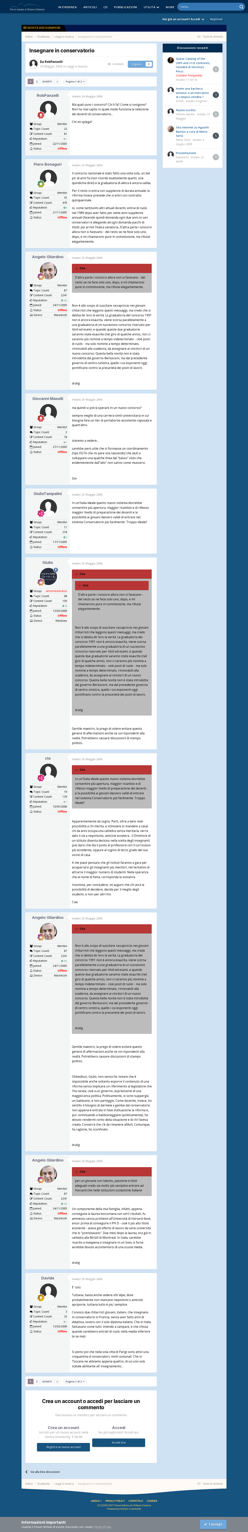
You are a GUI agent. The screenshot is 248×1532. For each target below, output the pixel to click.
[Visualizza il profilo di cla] (48, 772)
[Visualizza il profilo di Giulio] (48, 576)
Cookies (152, 1501)
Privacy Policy (115, 1501)
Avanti (47, 81)
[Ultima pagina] (57, 81)
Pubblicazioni (125, 7)
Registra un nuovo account (63, 1447)
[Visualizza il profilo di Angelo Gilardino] (48, 271)
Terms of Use (102, 1527)
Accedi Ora (119, 1442)
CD (105, 7)
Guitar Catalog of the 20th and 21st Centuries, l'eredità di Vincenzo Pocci (193, 65)
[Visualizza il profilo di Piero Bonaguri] (48, 178)
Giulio (47, 562)
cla (48, 758)
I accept (214, 1524)
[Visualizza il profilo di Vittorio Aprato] (170, 111)
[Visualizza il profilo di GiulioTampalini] (48, 507)
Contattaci (135, 1501)
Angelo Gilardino (48, 256)
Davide (47, 1278)
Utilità (150, 7)
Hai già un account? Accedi (182, 19)
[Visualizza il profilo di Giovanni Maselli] (48, 412)
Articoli (90, 7)
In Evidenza (67, 7)
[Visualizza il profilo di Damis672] (170, 154)
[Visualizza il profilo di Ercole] (170, 90)
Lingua (95, 1501)
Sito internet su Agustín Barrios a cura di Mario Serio (192, 131)
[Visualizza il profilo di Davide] (48, 1292)
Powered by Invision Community (124, 1509)
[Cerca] (241, 7)
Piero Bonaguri (48, 164)
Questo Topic (224, 6)
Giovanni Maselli (47, 398)
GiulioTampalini (48, 493)
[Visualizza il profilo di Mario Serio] (170, 129)
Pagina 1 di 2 (74, 81)
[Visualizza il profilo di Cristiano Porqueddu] (170, 60)
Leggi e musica (77, 66)
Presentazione (186, 153)
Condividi (116, 64)
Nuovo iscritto (185, 110)
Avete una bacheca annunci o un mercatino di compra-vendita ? (192, 93)
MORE (170, 7)
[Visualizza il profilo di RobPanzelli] (33, 64)
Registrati (216, 19)
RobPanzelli (48, 95)
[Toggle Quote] (77, 268)
